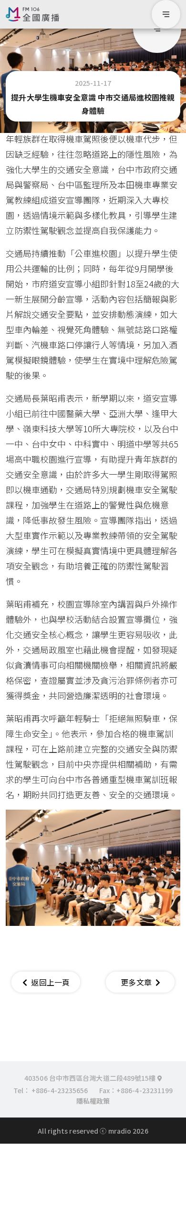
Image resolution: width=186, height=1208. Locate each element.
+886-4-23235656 (59, 1090)
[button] (157, 29)
